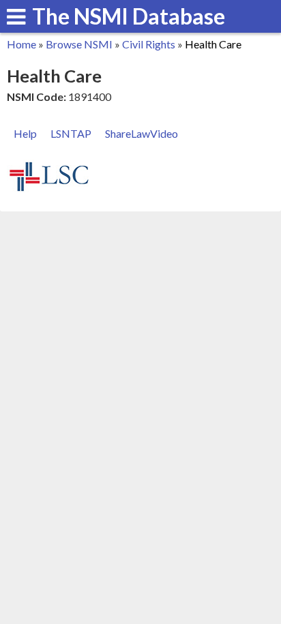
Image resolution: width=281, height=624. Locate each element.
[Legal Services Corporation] (49, 189)
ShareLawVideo (141, 133)
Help (25, 133)
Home (21, 44)
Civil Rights (148, 44)
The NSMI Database (128, 16)
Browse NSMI (79, 44)
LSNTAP (70, 133)
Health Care (213, 44)
